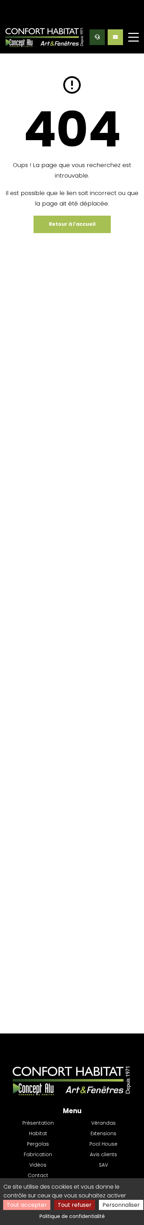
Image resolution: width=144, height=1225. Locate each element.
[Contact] (115, 37)
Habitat (38, 1133)
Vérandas (103, 1122)
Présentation (38, 1122)
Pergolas (38, 1143)
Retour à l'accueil (72, 224)
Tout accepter (27, 1205)
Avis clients (103, 1154)
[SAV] (97, 37)
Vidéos (37, 1164)
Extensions (103, 1133)
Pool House (103, 1143)
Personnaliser (121, 1205)
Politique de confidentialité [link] (72, 1216)
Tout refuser (75, 1205)
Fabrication (38, 1154)
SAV (103, 1164)
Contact (38, 1175)
